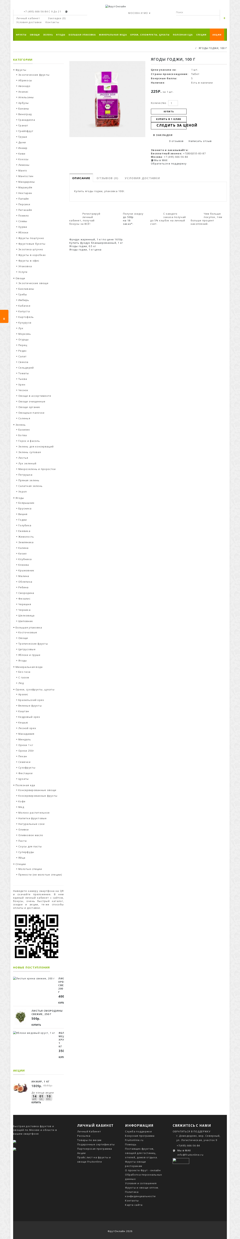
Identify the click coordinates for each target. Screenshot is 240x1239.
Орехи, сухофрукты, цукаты (150, 34)
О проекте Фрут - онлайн (142, 1170)
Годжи (22, 519)
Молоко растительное (34, 812)
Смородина (26, 593)
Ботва (22, 435)
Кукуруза (24, 322)
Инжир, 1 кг (41, 1081)
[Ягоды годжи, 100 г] (107, 99)
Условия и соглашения (141, 1183)
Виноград (25, 114)
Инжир (22, 148)
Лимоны (24, 165)
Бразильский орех (31, 700)
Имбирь (23, 300)
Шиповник (25, 621)
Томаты (23, 373)
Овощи (35, 34)
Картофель (26, 317)
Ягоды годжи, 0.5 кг (82, 246)
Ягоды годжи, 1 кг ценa (85, 249)
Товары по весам (89, 1140)
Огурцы (23, 339)
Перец (22, 345)
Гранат (23, 125)
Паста (22, 840)
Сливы (22, 221)
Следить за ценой (172, 125)
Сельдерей (26, 367)
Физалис (24, 598)
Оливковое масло (30, 835)
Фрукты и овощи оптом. (142, 1187)
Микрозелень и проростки (37, 469)
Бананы (23, 108)
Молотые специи (30, 869)
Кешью (23, 722)
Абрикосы (25, 80)
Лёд (21, 683)
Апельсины (26, 97)
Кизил (22, 553)
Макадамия (26, 733)
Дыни (22, 142)
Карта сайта (133, 1205)
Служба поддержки (138, 1131)
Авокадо (24, 86)
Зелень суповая (29, 452)
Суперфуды (26, 852)
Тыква (22, 379)
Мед (21, 807)
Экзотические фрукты (34, 74)
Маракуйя (25, 187)
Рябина (23, 587)
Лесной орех (27, 728)
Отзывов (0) (107, 178)
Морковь (24, 334)
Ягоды (60, 34)
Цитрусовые (27, 649)
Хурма (22, 226)
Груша (22, 136)
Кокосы (23, 159)
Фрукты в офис (28, 260)
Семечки (24, 762)
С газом (23, 677)
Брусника (25, 508)
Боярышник (26, 502)
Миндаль (24, 739)
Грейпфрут (26, 131)
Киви (21, 153)
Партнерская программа (94, 1148)
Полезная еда (183, 34)
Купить (63, 1002)
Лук (20, 328)
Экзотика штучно (30, 249)
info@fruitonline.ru (190, 1154)
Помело (23, 215)
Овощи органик (29, 407)
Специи (201, 34)
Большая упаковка (82, 34)
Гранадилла (26, 119)
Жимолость (26, 536)
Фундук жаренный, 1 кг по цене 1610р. (96, 239)
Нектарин (25, 193)
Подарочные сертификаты (96, 1144)
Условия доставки (142, 178)
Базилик (24, 429)
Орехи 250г (26, 750)
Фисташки (25, 773)
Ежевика (24, 531)
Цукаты (23, 779)
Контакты (132, 1200)
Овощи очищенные (31, 401)
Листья (23, 457)
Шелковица (26, 615)
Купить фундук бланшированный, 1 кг (96, 242)
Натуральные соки (31, 824)
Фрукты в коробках (32, 255)
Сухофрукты (26, 767)
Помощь (130, 1144)
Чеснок (23, 390)
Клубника (25, 559)
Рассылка (83, 1135)
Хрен (21, 384)
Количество (158, 103)
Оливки (23, 829)
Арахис (23, 694)
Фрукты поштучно (31, 238)
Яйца (21, 857)
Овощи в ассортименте (34, 395)
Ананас (23, 91)
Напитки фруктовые (32, 818)
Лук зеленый (27, 463)
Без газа (24, 671)
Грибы (22, 294)
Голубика (24, 525)
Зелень (48, 34)
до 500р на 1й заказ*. (128, 220)
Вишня (22, 514)
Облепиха (25, 581)
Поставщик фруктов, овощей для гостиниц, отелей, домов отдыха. (141, 1153)
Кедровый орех (29, 717)
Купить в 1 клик (168, 119)
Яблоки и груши (29, 655)
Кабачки (24, 305)
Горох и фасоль (29, 441)
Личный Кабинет (89, 1131)
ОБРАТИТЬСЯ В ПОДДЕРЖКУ (192, 1131)
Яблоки (23, 232)
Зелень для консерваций (36, 446)
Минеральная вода (113, 34)
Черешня (24, 604)
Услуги (23, 272)
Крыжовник (26, 570)
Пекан (22, 756)
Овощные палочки (31, 412)
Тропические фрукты (33, 643)
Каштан (23, 711)
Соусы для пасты (30, 846)
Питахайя (25, 210)
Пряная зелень (29, 480)
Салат (22, 356)
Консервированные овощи (37, 790)
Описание (81, 178)
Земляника (26, 542)
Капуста (24, 311)
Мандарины (26, 181)
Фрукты (21, 34)
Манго (22, 170)
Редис (22, 350)
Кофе (22, 801)
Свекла (23, 362)
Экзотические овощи (33, 283)
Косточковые (27, 632)
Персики (24, 204)
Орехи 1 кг (25, 745)
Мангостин (26, 176)
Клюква (23, 564)
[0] (224, 13)
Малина (23, 576)
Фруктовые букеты (31, 243)
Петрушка (25, 474)
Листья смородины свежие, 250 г (47, 1012)
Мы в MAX (160, 160)
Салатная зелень (30, 486)
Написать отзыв (200, 141)
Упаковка (25, 266)
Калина (23, 548)
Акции (216, 34)
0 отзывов (176, 141)
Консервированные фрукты (37, 795)
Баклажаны (26, 288)
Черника (24, 610)
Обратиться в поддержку (169, 163)
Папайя (23, 198)
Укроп (22, 491)
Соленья (24, 418)
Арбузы (23, 103)
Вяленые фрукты (30, 705)
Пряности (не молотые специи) (40, 874)
